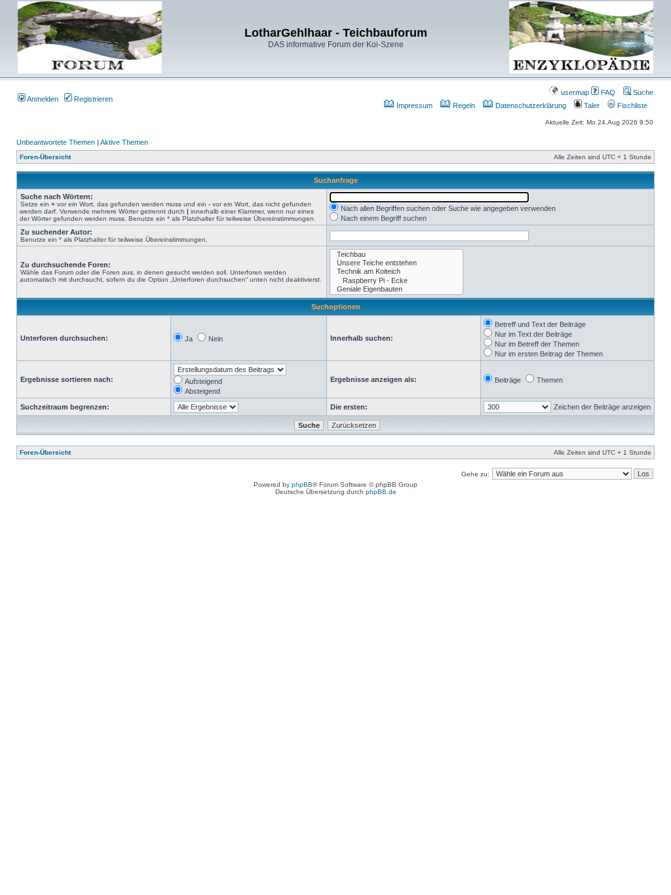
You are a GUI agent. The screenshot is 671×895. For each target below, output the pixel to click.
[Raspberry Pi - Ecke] (396, 280)
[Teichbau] (396, 254)
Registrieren (92, 99)
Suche (642, 92)
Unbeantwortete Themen (55, 142)
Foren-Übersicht (45, 157)
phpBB (302, 484)
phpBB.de (381, 491)
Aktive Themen (124, 142)
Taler (591, 105)
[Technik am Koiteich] (396, 271)
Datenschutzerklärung (529, 105)
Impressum (413, 105)
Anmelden (42, 99)
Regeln (463, 105)
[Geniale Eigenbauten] (396, 289)
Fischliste (631, 105)
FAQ (607, 92)
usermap (574, 92)
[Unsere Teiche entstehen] (396, 263)
